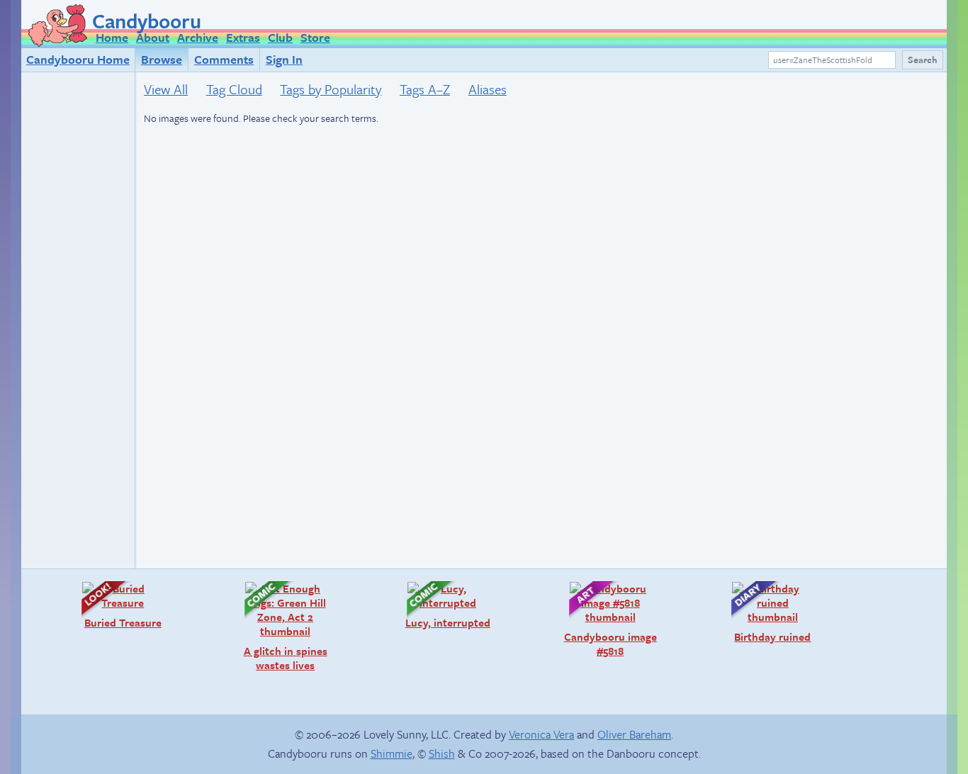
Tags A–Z (425, 89)
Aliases (487, 89)
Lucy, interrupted (441, 605)
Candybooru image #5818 (606, 619)
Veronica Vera (541, 734)
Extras (243, 37)
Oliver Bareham (634, 734)
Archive (197, 37)
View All (166, 89)
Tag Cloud (234, 89)
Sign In (284, 59)
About (152, 37)
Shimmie (391, 753)
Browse (161, 59)
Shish (442, 753)
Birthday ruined (764, 612)
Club (280, 37)
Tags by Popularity (330, 89)
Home (112, 37)
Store (315, 37)
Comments (224, 59)
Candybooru (146, 20)
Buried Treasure (114, 605)
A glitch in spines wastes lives (278, 626)
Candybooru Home (78, 59)
